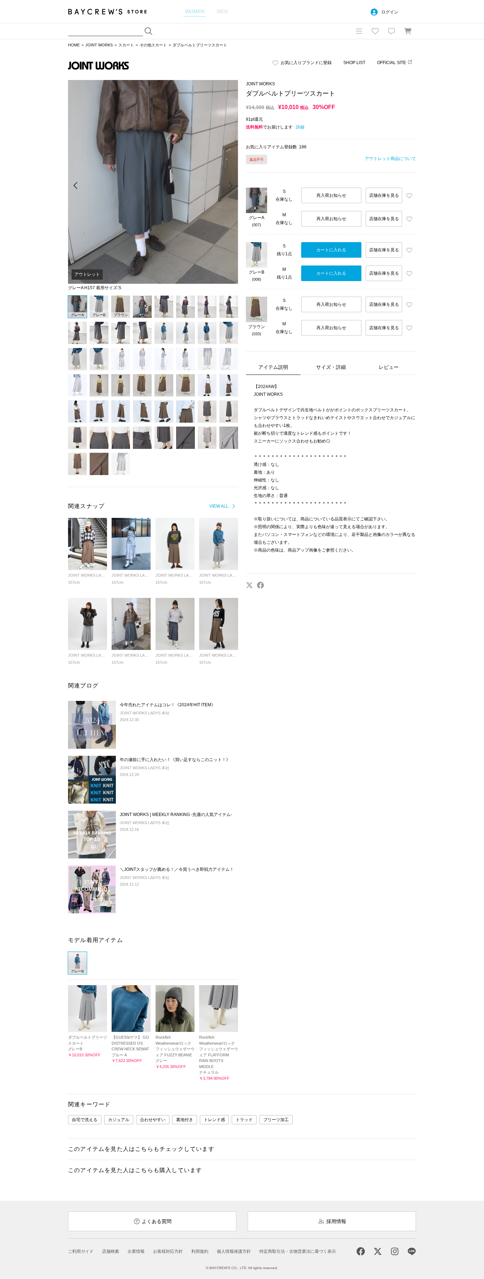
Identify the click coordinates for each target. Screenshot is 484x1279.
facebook (260, 585)
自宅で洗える (84, 1119)
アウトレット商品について (390, 158)
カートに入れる (331, 249)
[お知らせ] (391, 31)
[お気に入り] (375, 31)
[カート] (408, 31)
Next (230, 186)
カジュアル (118, 1119)
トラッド (244, 1119)
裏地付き (184, 1119)
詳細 (300, 127)
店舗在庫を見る (384, 195)
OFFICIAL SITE (391, 62)
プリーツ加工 (276, 1119)
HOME (74, 45)
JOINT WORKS (99, 45)
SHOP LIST (354, 62)
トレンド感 (214, 1119)
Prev (76, 186)
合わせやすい (152, 1119)
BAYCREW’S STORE (112, 11)
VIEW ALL (219, 506)
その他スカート (153, 45)
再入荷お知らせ (331, 195)
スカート (126, 45)
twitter (249, 585)
